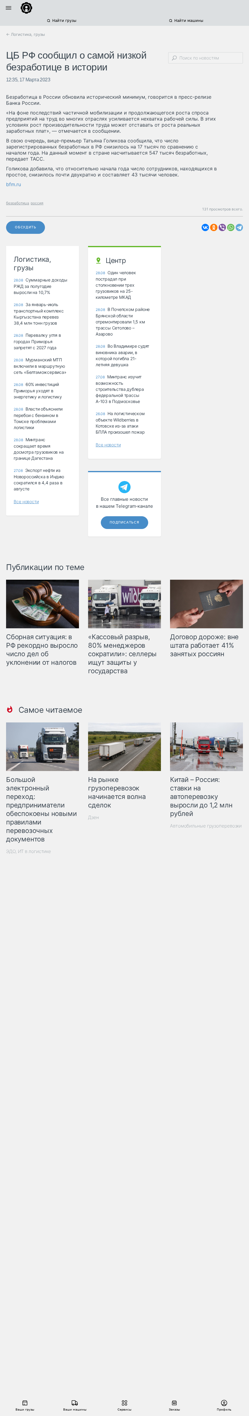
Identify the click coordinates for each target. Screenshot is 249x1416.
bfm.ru (13, 184)
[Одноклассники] (213, 227)
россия (37, 203)
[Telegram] (239, 227)
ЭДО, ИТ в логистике (28, 851)
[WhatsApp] (230, 227)
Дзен (93, 817)
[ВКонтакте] (205, 227)
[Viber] (222, 227)
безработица (17, 203)
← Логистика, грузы (25, 34)
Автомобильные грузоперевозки (206, 826)
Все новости (26, 501)
